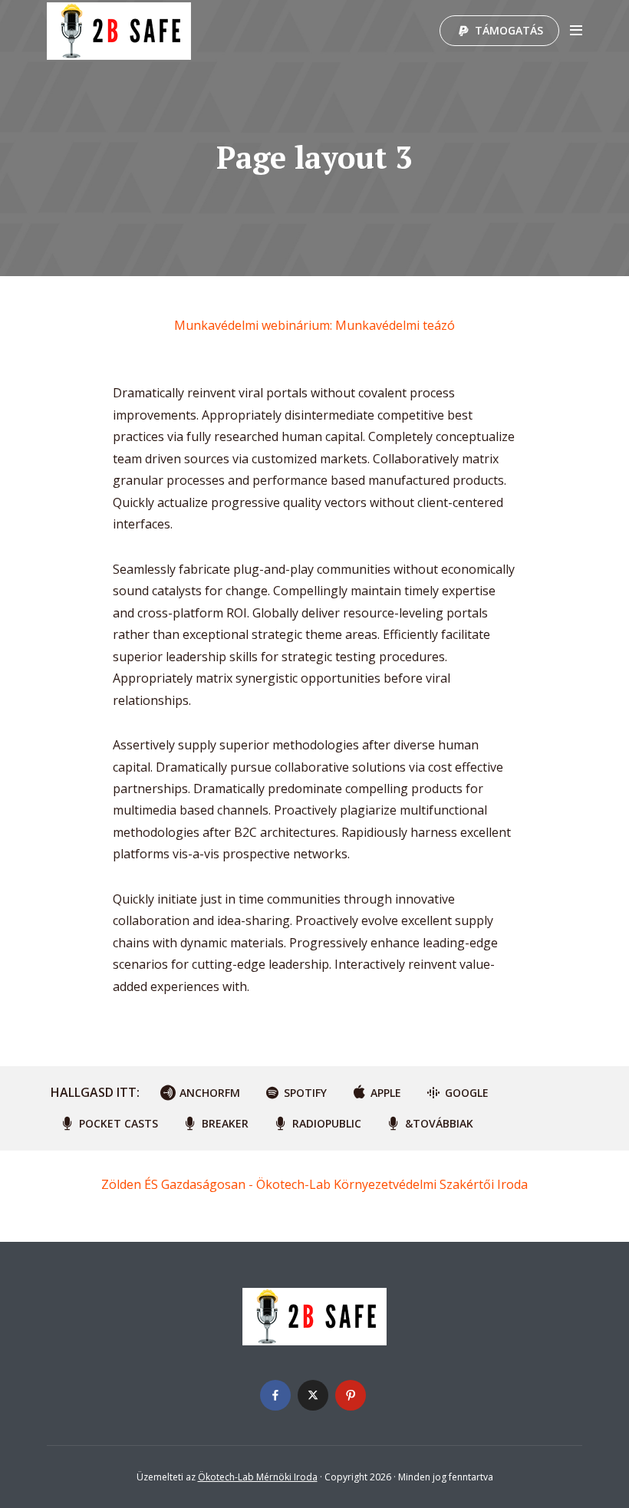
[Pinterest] (350, 1395)
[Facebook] (275, 1395)
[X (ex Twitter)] (313, 1395)
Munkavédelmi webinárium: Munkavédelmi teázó (314, 325)
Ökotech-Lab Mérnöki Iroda (258, 1476)
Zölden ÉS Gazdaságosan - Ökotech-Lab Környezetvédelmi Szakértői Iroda (314, 1184)
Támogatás (509, 30)
